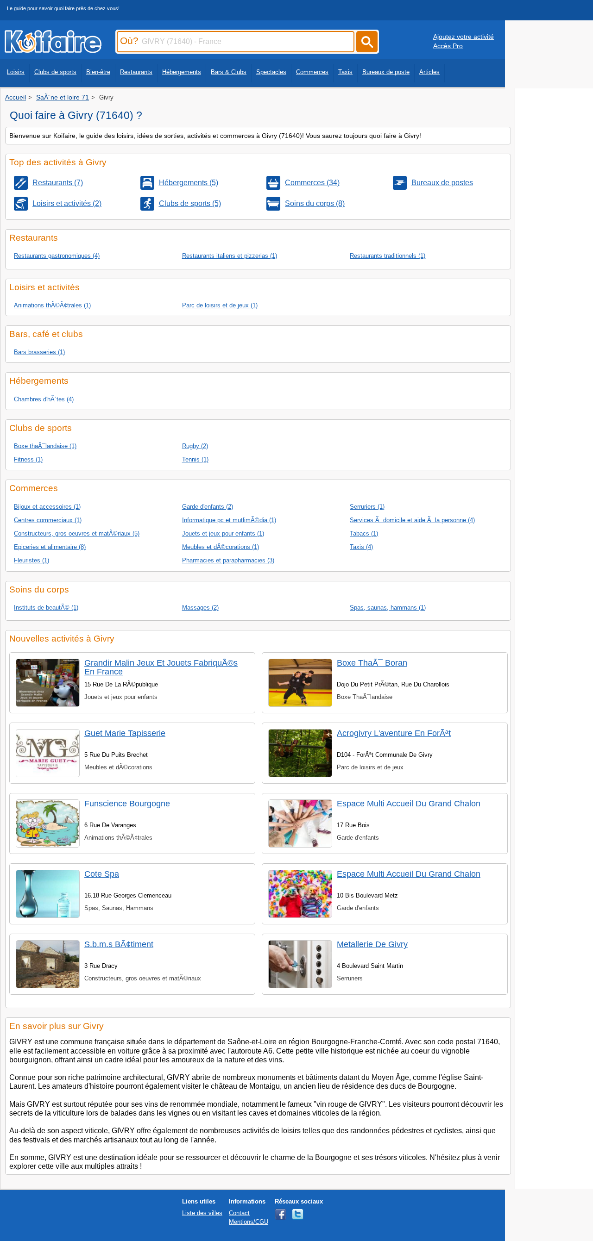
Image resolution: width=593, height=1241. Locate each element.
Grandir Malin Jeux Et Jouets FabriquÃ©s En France (161, 667)
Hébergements (181, 72)
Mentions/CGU (248, 1221)
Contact (239, 1213)
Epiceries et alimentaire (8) (50, 546)
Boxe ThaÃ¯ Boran (372, 662)
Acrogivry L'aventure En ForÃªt (394, 733)
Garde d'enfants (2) (207, 506)
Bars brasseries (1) (39, 352)
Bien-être (98, 72)
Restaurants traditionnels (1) (387, 255)
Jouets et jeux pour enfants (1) (223, 533)
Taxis (345, 72)
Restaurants (136, 72)
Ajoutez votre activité (463, 36)
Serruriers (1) (367, 506)
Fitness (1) (28, 459)
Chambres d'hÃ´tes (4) (44, 399)
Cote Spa (101, 874)
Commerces (312, 72)
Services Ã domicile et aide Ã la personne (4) (412, 520)
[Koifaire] (53, 50)
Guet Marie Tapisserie (124, 733)
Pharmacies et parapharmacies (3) (228, 560)
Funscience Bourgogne (127, 803)
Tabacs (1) (364, 533)
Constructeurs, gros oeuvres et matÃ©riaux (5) (76, 533)
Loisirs (16, 72)
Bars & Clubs (228, 72)
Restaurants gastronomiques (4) (57, 255)
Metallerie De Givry (372, 944)
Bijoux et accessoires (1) (47, 506)
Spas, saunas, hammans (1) (388, 607)
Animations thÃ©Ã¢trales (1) (52, 305)
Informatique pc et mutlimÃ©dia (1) (229, 520)
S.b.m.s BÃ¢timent (118, 944)
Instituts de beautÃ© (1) (46, 607)
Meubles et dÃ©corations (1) (220, 546)
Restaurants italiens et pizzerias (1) (229, 255)
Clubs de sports (55, 72)
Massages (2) (200, 607)
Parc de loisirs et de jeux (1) (220, 305)
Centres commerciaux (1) (48, 520)
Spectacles (271, 72)
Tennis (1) (195, 459)
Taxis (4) (361, 546)
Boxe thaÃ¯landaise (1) (45, 446)
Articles (429, 72)
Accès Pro (448, 46)
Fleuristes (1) (31, 560)
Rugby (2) (195, 446)
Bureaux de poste (386, 72)
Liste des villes (202, 1213)
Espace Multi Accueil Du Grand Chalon (408, 803)
